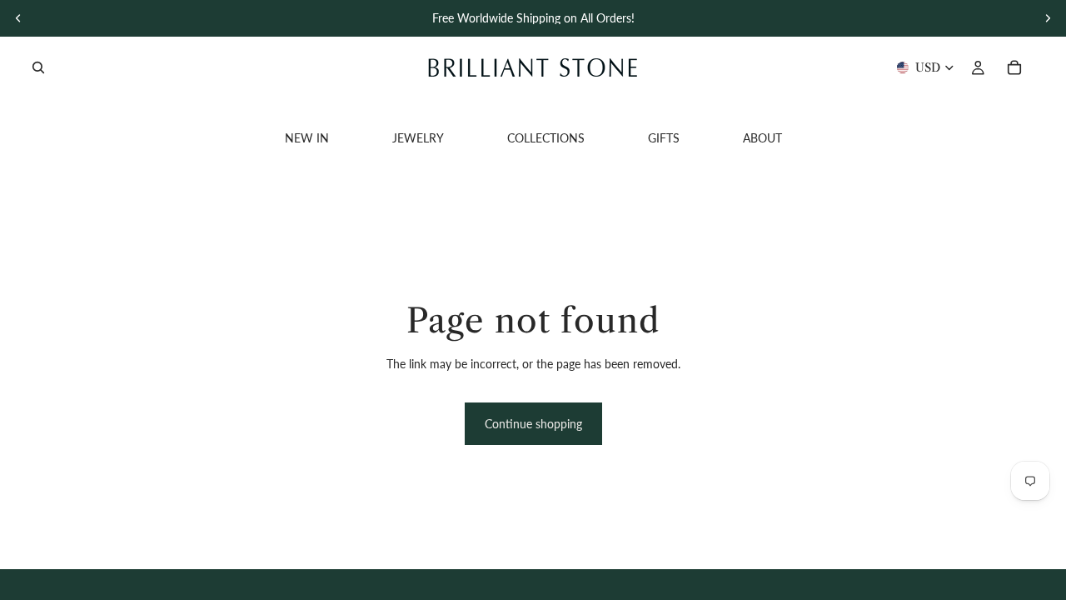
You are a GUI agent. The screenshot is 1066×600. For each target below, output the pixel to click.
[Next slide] (1047, 18)
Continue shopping (533, 424)
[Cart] (1014, 67)
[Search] (38, 67)
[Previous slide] (18, 18)
